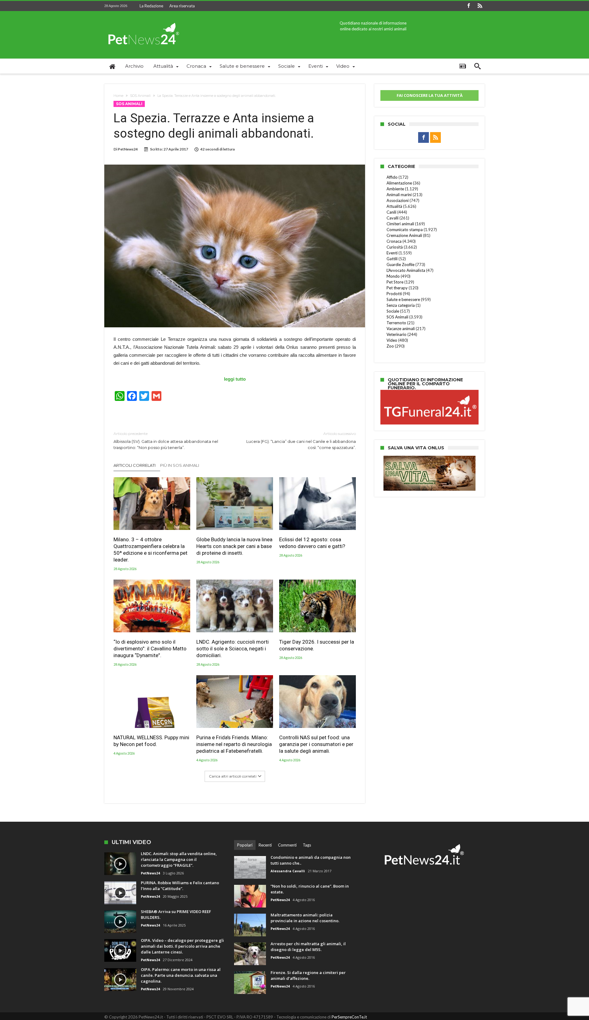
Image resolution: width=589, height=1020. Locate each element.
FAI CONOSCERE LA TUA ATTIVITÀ (430, 95)
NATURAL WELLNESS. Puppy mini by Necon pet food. (151, 740)
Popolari (244, 845)
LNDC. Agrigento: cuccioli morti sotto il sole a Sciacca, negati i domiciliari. (232, 648)
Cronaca (394, 241)
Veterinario (396, 334)
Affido (392, 177)
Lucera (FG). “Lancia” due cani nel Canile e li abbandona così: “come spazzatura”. (301, 440)
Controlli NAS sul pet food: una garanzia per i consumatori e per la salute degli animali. (316, 744)
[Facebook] (468, 6)
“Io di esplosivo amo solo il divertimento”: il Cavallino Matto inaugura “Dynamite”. (150, 648)
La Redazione (151, 5)
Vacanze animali (401, 328)
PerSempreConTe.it (349, 1016)
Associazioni (398, 200)
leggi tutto (235, 379)
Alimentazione (399, 183)
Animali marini (399, 194)
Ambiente (395, 188)
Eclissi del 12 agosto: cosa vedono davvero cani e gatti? (312, 542)
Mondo (393, 276)
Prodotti (394, 293)
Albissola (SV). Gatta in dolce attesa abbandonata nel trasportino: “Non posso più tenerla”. (166, 440)
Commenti (287, 845)
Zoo (390, 346)
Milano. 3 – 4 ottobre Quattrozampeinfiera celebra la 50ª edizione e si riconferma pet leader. (150, 549)
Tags (307, 845)
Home (118, 95)
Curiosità (395, 247)
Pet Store (395, 282)
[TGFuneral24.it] (429, 391)
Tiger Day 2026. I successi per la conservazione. (316, 645)
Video (392, 340)
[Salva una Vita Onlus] (429, 459)
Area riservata (182, 5)
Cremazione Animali (404, 235)
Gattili (392, 258)
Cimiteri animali (400, 223)
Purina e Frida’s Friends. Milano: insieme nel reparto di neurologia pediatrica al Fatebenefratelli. (234, 744)
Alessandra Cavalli (288, 871)
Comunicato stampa (405, 229)
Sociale (393, 311)
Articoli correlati (135, 465)
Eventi (392, 252)
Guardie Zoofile (400, 264)
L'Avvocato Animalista (406, 270)
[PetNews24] (142, 20)
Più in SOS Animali (179, 465)
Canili (391, 212)
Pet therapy (397, 287)
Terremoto (396, 322)
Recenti (265, 845)
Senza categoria (401, 305)
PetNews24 (128, 149)
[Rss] (480, 6)
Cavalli (392, 217)
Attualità (394, 206)
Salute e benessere (403, 299)
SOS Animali (140, 95)
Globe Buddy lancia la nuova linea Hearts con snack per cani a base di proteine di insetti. (234, 546)
